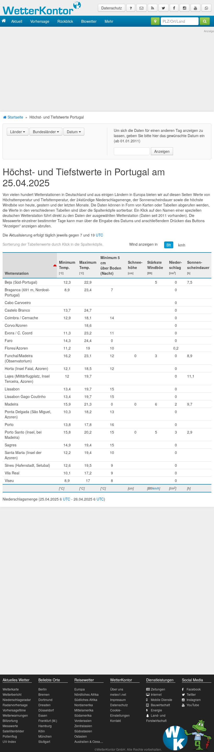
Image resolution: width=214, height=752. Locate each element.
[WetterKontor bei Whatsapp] (206, 8)
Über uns (116, 689)
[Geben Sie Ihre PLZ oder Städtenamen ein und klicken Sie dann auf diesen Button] (205, 21)
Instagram (194, 699)
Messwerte (10, 725)
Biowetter (89, 21)
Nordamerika (83, 705)
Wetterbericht (12, 694)
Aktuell (16, 21)
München (45, 736)
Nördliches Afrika (86, 694)
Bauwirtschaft (160, 705)
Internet (156, 694)
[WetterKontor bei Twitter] (163, 8)
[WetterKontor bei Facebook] (174, 8)
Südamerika (83, 715)
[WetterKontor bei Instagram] (184, 8)
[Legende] (130, 8)
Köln (41, 731)
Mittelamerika (83, 710)
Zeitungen (158, 689)
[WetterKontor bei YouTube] (195, 8)
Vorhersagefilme (14, 710)
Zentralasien (83, 725)
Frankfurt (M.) (47, 720)
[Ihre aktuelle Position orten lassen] (155, 21)
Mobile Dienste (161, 699)
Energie (156, 710)
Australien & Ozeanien (90, 741)
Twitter (191, 694)
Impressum (118, 699)
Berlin (42, 689)
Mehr (109, 21)
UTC (99, 235)
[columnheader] (30, 265)
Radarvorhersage (15, 705)
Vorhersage (39, 21)
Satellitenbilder (13, 731)
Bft (169, 245)
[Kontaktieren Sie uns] (141, 8)
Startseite (15, 117)
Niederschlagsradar (17, 699)
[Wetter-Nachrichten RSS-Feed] (152, 8)
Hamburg (45, 725)
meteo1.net (118, 694)
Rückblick (65, 21)
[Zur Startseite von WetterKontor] (3, 21)
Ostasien (80, 736)
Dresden (44, 705)
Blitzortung (10, 720)
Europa (79, 689)
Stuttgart (44, 741)
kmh (181, 245)
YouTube (193, 705)
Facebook (194, 689)
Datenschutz (111, 7)
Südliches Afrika (85, 699)
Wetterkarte (11, 689)
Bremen (44, 694)
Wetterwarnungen (15, 715)
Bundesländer (45, 131)
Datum (73, 131)
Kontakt (115, 720)
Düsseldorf (46, 710)
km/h (155, 488)
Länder (16, 131)
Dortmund (45, 699)
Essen (42, 715)
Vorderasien (83, 720)
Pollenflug (10, 736)
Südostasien (83, 731)
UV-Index (9, 741)
